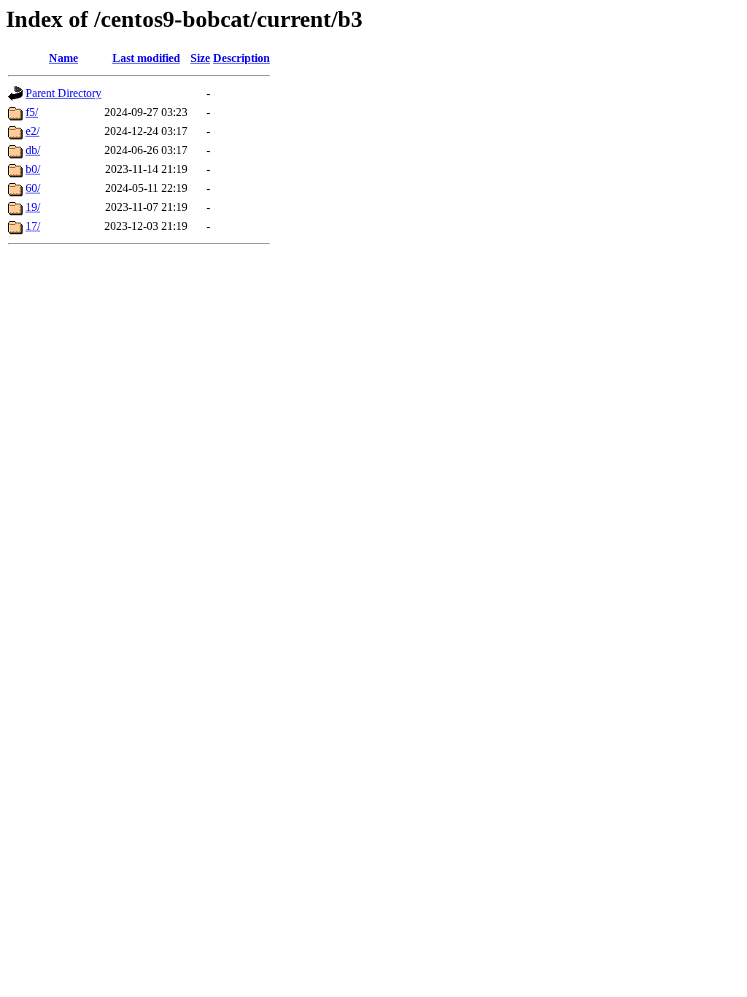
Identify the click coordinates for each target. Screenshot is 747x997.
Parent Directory (63, 93)
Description (241, 58)
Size (200, 58)
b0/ (33, 169)
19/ (33, 207)
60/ (33, 188)
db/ (33, 150)
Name (63, 58)
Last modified (146, 58)
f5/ (32, 112)
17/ (33, 226)
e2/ (32, 131)
